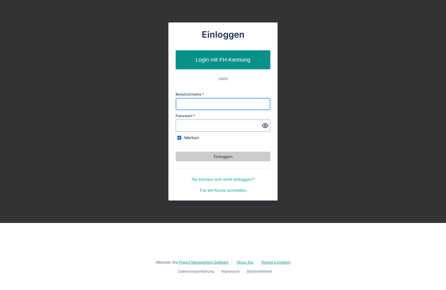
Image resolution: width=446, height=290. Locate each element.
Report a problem (276, 262)
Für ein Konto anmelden (223, 190)
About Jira (245, 262)
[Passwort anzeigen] (265, 125)
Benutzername (190, 94)
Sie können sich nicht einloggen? (223, 179)
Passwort (185, 115)
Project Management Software (203, 262)
